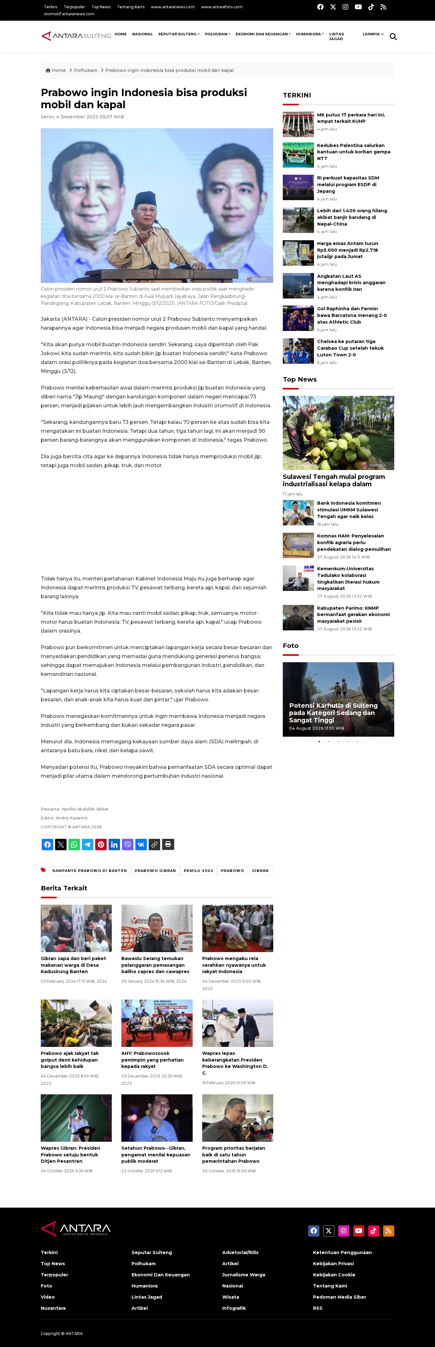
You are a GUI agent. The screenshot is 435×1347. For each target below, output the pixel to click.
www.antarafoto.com (222, 6)
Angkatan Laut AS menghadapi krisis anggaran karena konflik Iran (351, 282)
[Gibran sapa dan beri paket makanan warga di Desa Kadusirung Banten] (76, 928)
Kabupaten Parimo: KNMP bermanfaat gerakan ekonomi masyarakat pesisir (353, 614)
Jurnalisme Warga (243, 1275)
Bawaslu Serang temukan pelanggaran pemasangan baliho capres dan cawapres (155, 965)
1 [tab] (319, 741)
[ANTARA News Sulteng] (76, 36)
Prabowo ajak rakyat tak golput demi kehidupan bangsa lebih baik (70, 1060)
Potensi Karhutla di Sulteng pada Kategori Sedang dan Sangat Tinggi (333, 713)
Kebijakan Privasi (333, 1263)
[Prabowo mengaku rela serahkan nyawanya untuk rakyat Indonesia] (237, 928)
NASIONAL (142, 34)
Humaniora (308, 34)
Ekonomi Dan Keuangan (262, 34)
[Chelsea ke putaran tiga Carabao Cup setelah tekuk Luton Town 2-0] (298, 350)
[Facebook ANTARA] (320, 7)
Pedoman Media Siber (339, 1297)
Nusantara (53, 1308)
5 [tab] (357, 741)
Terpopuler (74, 6)
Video (48, 1297)
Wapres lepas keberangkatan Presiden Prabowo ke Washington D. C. (235, 1063)
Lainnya (371, 34)
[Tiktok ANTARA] (371, 7)
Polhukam (216, 34)
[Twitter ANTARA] (333, 7)
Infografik (234, 1308)
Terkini (50, 6)
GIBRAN (260, 870)
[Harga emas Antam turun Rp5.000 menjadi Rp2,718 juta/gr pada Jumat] (298, 252)
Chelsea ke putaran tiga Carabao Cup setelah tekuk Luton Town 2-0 (350, 348)
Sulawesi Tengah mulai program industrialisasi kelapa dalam (334, 480)
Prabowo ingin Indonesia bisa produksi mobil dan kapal (169, 70)
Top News (101, 6)
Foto (291, 645)
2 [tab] (329, 741)
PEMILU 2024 (198, 870)
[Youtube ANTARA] (358, 7)
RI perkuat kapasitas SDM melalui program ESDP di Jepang (348, 184)
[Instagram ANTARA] (345, 7)
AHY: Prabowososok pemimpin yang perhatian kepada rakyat (152, 1060)
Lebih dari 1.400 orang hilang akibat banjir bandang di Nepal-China (352, 217)
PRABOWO (232, 870)
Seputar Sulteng (177, 34)
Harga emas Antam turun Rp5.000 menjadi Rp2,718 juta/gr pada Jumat (347, 250)
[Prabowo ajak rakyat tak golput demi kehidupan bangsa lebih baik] (76, 1023)
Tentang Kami (131, 6)
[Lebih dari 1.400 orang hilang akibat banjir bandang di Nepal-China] (298, 220)
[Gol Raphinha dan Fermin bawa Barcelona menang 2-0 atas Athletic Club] (298, 318)
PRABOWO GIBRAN (155, 870)
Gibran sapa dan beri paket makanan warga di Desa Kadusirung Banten (73, 965)
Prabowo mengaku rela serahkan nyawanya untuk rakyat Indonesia (234, 965)
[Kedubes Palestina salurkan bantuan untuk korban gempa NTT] (298, 154)
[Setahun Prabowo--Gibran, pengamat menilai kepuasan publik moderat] (156, 1118)
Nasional (232, 1286)
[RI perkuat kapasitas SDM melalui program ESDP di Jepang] (298, 187)
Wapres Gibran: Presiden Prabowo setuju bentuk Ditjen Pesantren (70, 1154)
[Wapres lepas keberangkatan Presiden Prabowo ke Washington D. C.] (237, 1023)
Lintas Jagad (336, 36)
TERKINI (297, 95)
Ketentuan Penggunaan (342, 1252)
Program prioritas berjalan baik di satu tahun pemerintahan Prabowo (233, 1154)
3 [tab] (338, 741)
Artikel (140, 1308)
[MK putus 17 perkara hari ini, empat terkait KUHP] (298, 124)
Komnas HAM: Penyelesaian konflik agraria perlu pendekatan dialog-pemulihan (354, 542)
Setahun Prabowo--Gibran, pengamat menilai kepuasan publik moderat (155, 1154)
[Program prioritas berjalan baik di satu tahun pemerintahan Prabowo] (237, 1118)
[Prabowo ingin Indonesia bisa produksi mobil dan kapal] (338, 433)
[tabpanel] (338, 699)
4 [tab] (348, 741)
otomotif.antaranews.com (69, 13)
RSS (318, 1308)
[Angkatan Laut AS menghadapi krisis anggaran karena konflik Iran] (298, 285)
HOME (121, 34)
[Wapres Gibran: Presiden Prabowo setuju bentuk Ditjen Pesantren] (76, 1118)
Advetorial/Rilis (240, 1252)
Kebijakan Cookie (334, 1275)
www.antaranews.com (173, 6)
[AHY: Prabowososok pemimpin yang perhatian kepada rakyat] (156, 1023)
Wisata (230, 1297)
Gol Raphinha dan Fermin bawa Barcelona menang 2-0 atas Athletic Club (352, 315)
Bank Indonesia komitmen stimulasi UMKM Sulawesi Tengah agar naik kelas (349, 509)
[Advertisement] (157, 522)
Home (59, 70)
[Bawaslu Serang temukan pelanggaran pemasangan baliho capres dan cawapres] (156, 928)
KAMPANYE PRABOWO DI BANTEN (90, 870)
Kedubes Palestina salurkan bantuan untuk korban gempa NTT (353, 152)
